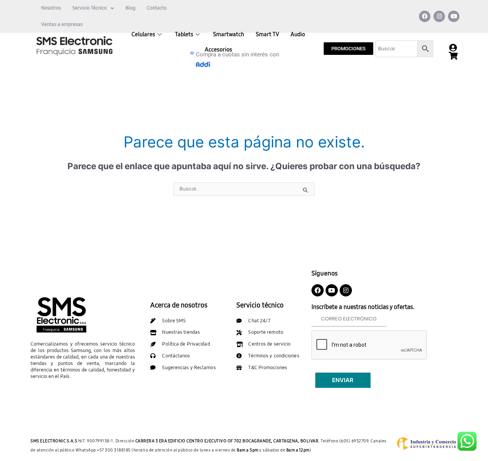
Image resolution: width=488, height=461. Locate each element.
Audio (298, 34)
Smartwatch (228, 34)
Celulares (143, 34)
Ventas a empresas (62, 24)
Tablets (184, 34)
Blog (130, 8)
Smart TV (267, 34)
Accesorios (218, 49)
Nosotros (51, 8)
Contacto (157, 8)
